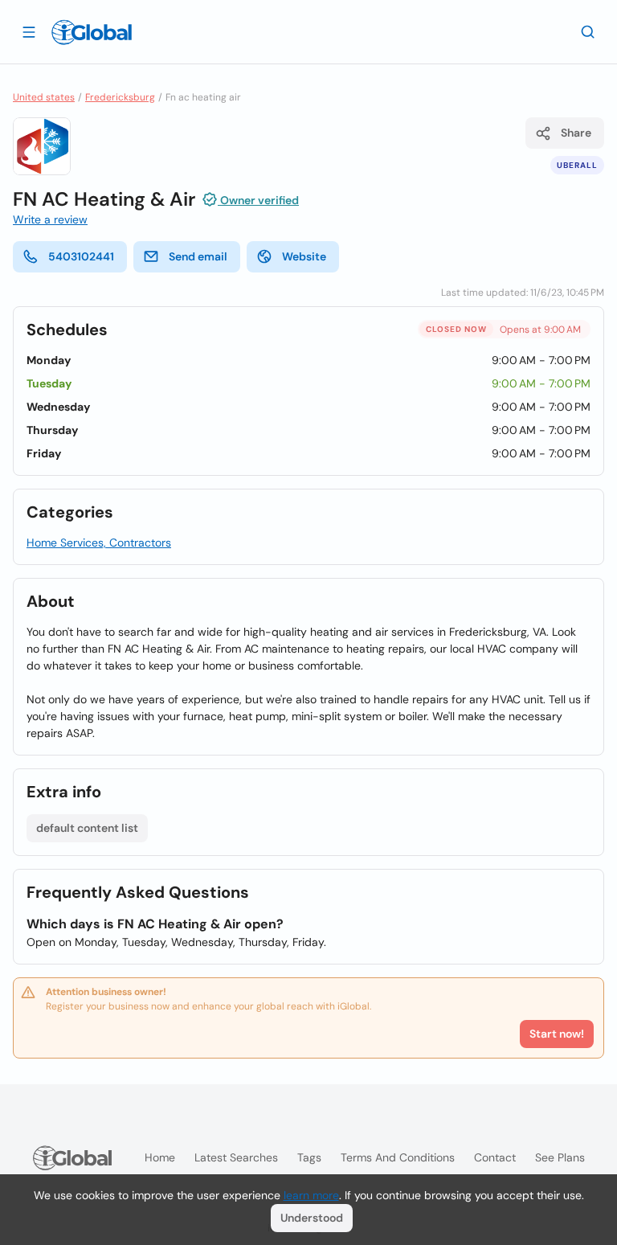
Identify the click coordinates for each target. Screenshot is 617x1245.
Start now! (556, 1033)
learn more (311, 1195)
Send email (198, 256)
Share (576, 132)
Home (160, 1157)
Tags (309, 1157)
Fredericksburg (120, 97)
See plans (560, 1157)
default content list (87, 828)
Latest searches (236, 1157)
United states (44, 97)
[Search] (588, 31)
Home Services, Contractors (99, 542)
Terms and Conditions (398, 1157)
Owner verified (258, 200)
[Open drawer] (29, 31)
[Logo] (91, 32)
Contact (495, 1157)
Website (304, 256)
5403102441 (81, 256)
